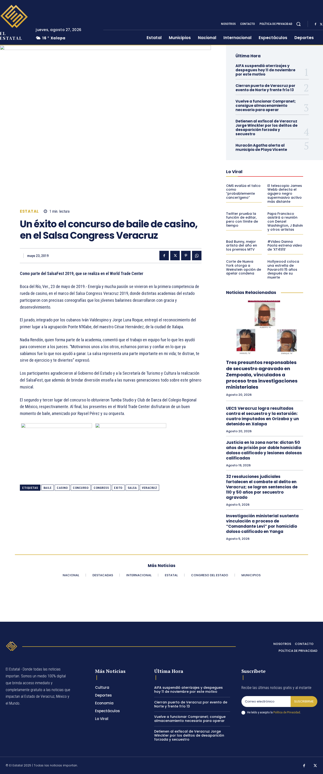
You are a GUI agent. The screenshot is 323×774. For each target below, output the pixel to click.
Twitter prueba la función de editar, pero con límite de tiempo (242, 219)
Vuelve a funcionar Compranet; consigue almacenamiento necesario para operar (266, 105)
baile (48, 488)
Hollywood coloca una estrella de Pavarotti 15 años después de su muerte (283, 269)
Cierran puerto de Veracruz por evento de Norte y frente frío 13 (265, 87)
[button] (298, 24)
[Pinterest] (186, 255)
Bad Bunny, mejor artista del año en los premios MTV (241, 245)
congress (101, 488)
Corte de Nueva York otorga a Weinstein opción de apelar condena (243, 267)
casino (62, 488)
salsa (132, 488)
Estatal (29, 211)
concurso (80, 488)
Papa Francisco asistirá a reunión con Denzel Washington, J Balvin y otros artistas (285, 221)
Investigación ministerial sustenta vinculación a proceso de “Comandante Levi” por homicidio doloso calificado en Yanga (262, 523)
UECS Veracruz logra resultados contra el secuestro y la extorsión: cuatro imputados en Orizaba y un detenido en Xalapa (262, 416)
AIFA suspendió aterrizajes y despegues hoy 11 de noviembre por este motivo (265, 70)
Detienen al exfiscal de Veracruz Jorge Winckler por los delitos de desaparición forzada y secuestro (266, 127)
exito (118, 488)
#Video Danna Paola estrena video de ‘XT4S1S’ (284, 245)
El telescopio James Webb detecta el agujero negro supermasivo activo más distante (284, 193)
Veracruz (149, 488)
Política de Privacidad (286, 712)
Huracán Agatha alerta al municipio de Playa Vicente (261, 147)
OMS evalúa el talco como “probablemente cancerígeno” (243, 191)
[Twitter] (175, 255)
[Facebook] (315, 24)
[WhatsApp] (196, 255)
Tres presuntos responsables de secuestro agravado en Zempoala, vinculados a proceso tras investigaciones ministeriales (261, 374)
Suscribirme (304, 701)
